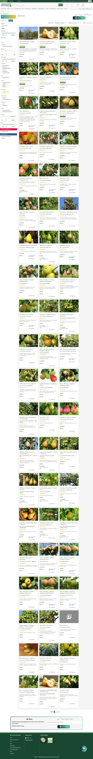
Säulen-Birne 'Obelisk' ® (45, 77)
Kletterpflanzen (41, 8)
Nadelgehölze (34, 8)
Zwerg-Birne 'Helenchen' (46, 658)
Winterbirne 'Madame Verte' (46, 522)
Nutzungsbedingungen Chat (15, 747)
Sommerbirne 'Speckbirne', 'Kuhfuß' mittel (48, 488)
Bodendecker (28, 8)
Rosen (23, 8)
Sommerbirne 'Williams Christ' (47, 41)
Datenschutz (12, 745)
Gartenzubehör (60, 8)
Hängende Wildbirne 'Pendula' (27, 41)
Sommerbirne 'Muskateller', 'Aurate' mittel (68, 452)
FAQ (11, 737)
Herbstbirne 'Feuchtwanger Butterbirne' (66, 315)
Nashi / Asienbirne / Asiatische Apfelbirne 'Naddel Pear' (47, 280)
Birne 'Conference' (44, 178)
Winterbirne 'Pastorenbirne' (26, 314)
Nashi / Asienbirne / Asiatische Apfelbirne (27, 213)
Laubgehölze (3, 8)
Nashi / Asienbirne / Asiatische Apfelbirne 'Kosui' (27, 280)
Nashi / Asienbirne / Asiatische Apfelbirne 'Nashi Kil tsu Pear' (47, 592)
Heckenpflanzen (17, 8)
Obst (12, 8)
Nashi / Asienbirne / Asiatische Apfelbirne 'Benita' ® (67, 558)
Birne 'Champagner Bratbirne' (27, 690)
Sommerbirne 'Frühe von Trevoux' (68, 417)
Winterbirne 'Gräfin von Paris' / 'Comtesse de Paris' (27, 452)
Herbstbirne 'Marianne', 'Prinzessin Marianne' (28, 488)
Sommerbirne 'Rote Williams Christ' (68, 212)
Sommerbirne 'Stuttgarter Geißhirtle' (68, 111)
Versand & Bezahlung (72, 1)
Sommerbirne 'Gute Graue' (46, 625)
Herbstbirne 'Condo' (44, 417)
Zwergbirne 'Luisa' (64, 690)
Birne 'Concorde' (64, 625)
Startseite (2, 11)
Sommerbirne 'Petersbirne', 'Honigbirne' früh (26, 179)
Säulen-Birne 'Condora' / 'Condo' (68, 41)
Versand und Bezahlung (6, 136)
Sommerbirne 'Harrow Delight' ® (27, 383)
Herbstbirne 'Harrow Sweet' (26, 146)
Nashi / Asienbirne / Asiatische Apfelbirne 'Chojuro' (67, 384)
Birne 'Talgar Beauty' (24, 111)
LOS (60, 4)
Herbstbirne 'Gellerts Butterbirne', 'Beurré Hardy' (48, 112)
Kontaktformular (5, 131)
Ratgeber (11, 1)
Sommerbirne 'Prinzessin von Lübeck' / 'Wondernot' (49, 452)
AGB (11, 751)
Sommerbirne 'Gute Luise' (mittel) (68, 77)
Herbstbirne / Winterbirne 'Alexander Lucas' (28, 78)
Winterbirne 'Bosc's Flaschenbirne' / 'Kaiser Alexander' (28, 418)
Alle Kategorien (5, 25)
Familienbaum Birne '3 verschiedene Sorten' (48, 384)
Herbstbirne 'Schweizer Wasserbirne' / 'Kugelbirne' (69, 523)
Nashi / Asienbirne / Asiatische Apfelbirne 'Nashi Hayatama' (27, 626)
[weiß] (1, 39)
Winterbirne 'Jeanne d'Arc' (46, 245)
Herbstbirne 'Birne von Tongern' (67, 279)
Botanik (19, 1)
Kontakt (79, 1)
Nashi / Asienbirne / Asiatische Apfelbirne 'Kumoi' (47, 558)
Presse (11, 743)
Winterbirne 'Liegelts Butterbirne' (48, 314)
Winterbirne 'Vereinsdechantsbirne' (68, 146)
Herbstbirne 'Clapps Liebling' (46, 146)
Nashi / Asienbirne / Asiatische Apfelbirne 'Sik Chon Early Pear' (67, 592)
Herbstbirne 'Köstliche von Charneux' (28, 245)
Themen (65, 8)
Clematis (47, 8)
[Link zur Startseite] (6, 5)
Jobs (11, 741)
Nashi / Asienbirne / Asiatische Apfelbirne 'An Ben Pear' (27, 592)
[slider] (1, 33)
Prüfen (10, 20)
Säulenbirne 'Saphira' (65, 245)
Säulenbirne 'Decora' (65, 178)
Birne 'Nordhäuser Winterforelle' (68, 349)
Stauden (8, 8)
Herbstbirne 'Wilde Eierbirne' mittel (68, 488)
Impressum (12, 753)
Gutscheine (64, 1)
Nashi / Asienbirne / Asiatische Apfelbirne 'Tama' (67, 659)
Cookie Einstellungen (14, 749)
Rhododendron (53, 8)
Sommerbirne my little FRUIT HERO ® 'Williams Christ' (48, 691)
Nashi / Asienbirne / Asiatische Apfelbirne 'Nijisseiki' (47, 350)
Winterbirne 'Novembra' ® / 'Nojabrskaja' (26, 558)
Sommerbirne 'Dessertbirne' (26, 349)
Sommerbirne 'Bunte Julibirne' (47, 212)
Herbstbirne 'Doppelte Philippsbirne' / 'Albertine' (28, 523)
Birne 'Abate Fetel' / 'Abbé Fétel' (27, 658)
